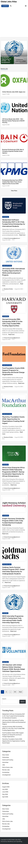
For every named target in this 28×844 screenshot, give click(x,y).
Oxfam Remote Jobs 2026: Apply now (13, 92)
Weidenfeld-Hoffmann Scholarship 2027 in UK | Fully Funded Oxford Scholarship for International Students (13, 716)
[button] (21, 42)
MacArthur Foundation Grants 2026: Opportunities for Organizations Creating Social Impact (13, 741)
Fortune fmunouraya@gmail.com (12, 238)
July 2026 (5, 789)
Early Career (5, 662)
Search (4, 699)
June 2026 (5, 792)
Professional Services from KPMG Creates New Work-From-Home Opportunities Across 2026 (12, 181)
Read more (22, 235)
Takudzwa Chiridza (8, 289)
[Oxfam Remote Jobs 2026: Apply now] (14, 80)
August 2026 (5, 787)
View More (14, 190)
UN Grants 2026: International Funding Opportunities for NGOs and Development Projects (14, 722)
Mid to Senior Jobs (7, 564)
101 (15, 692)
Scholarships (5, 216)
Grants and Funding (7, 265)
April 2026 (5, 797)
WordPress (10, 841)
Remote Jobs (4, 68)
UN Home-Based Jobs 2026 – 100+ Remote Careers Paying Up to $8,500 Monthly (13, 120)
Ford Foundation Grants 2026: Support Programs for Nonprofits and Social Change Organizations (13, 734)
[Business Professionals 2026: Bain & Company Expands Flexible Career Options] (14, 138)
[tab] (4, 68)
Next (20, 692)
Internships (5, 613)
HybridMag (19, 841)
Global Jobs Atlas (9, 1)
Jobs (3, 765)
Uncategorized (6, 775)
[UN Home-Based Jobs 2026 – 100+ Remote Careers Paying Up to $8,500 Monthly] (14, 107)
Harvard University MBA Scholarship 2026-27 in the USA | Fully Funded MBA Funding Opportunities (13, 728)
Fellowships (5, 464)
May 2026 (5, 794)
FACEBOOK (5, 6)
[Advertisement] (14, 23)
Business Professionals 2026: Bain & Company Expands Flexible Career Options (13, 151)
